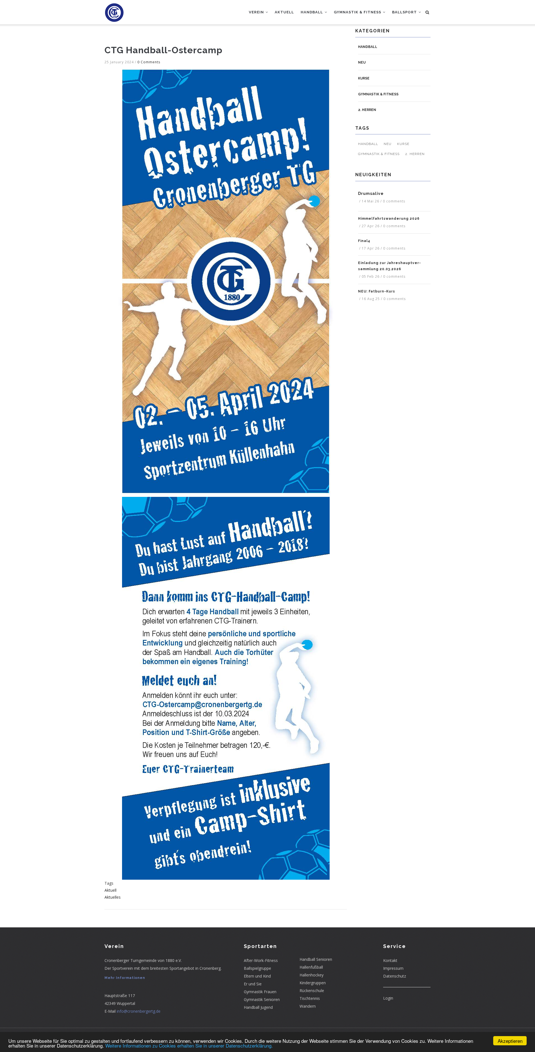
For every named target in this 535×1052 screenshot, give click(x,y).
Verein (257, 12)
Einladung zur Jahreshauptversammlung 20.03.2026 (389, 266)
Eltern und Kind (257, 976)
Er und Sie (253, 983)
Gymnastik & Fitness (358, 12)
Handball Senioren (316, 959)
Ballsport (405, 12)
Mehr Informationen (124, 978)
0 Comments (148, 62)
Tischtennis (310, 998)
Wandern (308, 1006)
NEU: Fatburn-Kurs (376, 291)
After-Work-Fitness (261, 960)
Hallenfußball (311, 967)
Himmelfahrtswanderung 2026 (389, 219)
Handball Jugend (258, 1007)
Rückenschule (312, 990)
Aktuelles (112, 897)
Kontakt (390, 960)
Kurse (363, 78)
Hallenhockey (312, 975)
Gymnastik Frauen (260, 991)
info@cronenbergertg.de (138, 1011)
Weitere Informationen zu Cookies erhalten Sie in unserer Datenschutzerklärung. (189, 1045)
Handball (312, 12)
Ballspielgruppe (257, 968)
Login (388, 998)
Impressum (393, 968)
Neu (362, 62)
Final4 (364, 241)
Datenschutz (394, 976)
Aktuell (284, 12)
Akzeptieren (510, 1040)
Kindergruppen (313, 982)
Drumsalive (371, 193)
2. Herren (367, 110)
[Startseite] (114, 11)
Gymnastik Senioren (262, 999)
